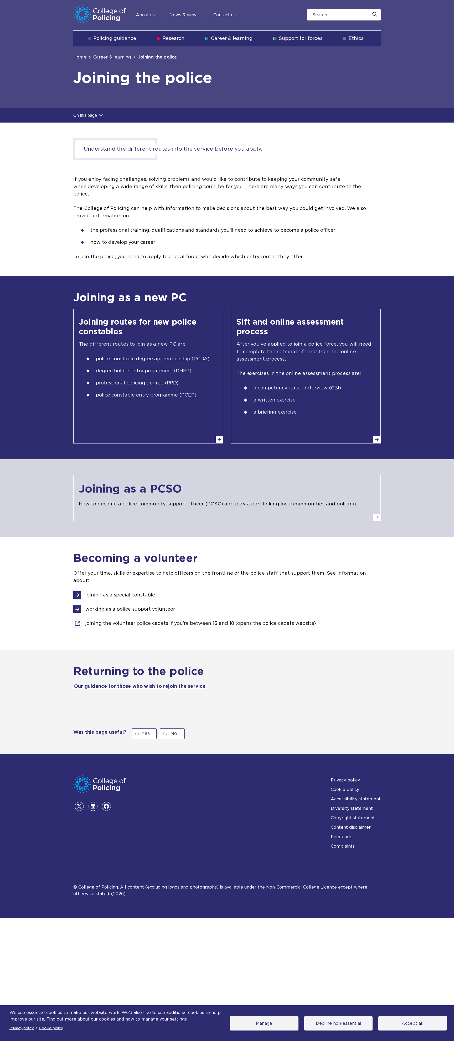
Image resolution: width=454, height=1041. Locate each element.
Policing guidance (115, 38)
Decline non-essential (338, 1023)
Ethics (356, 38)
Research (173, 38)
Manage (264, 1023)
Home (79, 57)
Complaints (343, 846)
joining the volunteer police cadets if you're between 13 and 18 (159, 623)
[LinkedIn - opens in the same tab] (93, 806)
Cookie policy (51, 1028)
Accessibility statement (356, 798)
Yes (145, 733)
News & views (184, 14)
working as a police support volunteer (130, 609)
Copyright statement (353, 817)
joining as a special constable (120, 595)
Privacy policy (21, 1028)
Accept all (413, 1023)
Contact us (224, 14)
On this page (85, 115)
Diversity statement (352, 808)
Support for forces (300, 38)
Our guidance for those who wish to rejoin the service (140, 686)
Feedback (341, 836)
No (174, 733)
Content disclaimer (351, 827)
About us (145, 14)
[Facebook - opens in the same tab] (106, 806)
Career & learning (231, 38)
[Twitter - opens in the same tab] (79, 806)
